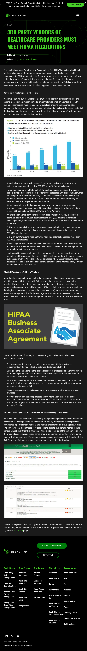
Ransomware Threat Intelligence (9, 594)
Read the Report (75, 4)
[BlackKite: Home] (15, 14)
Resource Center (71, 573)
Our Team (53, 573)
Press (66, 584)
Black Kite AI (54, 578)
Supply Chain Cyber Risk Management (9, 605)
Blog (65, 578)
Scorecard (18, 530)
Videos (66, 607)
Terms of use (7, 642)
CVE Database (70, 624)
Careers (52, 584)
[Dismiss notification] (85, 3)
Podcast (67, 590)
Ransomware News (72, 618)
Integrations (24, 606)
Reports (67, 595)
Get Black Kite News (51, 546)
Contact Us (48, 555)
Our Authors (54, 590)
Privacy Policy (17, 642)
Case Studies (69, 601)
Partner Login (39, 597)
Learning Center (70, 613)
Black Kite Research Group (27, 59)
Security (25, 642)
